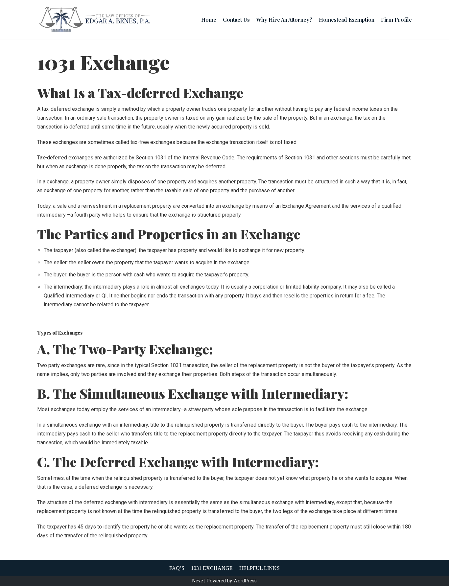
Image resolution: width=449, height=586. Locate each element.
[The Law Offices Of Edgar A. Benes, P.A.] (94, 19)
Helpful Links (259, 568)
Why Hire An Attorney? (284, 19)
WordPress (245, 581)
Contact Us (236, 19)
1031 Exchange (212, 568)
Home (208, 19)
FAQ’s (176, 568)
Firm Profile (396, 19)
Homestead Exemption (346, 19)
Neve (197, 581)
